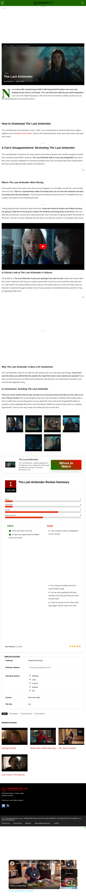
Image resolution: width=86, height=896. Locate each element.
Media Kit (28, 823)
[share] (56, 862)
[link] (12, 863)
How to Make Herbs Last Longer (31, 863)
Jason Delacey (8, 81)
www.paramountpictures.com (40, 667)
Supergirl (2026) (9, 748)
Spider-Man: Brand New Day (43, 748)
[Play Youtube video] (43, 246)
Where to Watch (66, 464)
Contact (56, 823)
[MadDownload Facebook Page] (3, 806)
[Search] (82, 3)
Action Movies (13, 714)
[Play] (69, 882)
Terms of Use (6, 823)
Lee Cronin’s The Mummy (13, 775)
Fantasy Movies (40, 714)
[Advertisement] (43, 24)
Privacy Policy (17, 823)
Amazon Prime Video (23, 133)
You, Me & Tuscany (67, 748)
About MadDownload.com (42, 823)
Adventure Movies (26, 714)
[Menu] (2, 3)
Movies (11, 46)
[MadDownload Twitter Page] (8, 806)
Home (5, 46)
